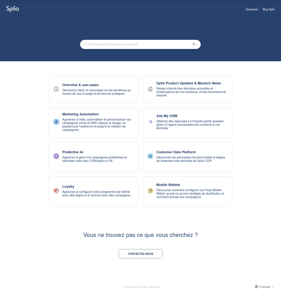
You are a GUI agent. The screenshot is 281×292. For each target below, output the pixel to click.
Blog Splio (269, 9)
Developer (252, 9)
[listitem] (93, 90)
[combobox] (134, 44)
